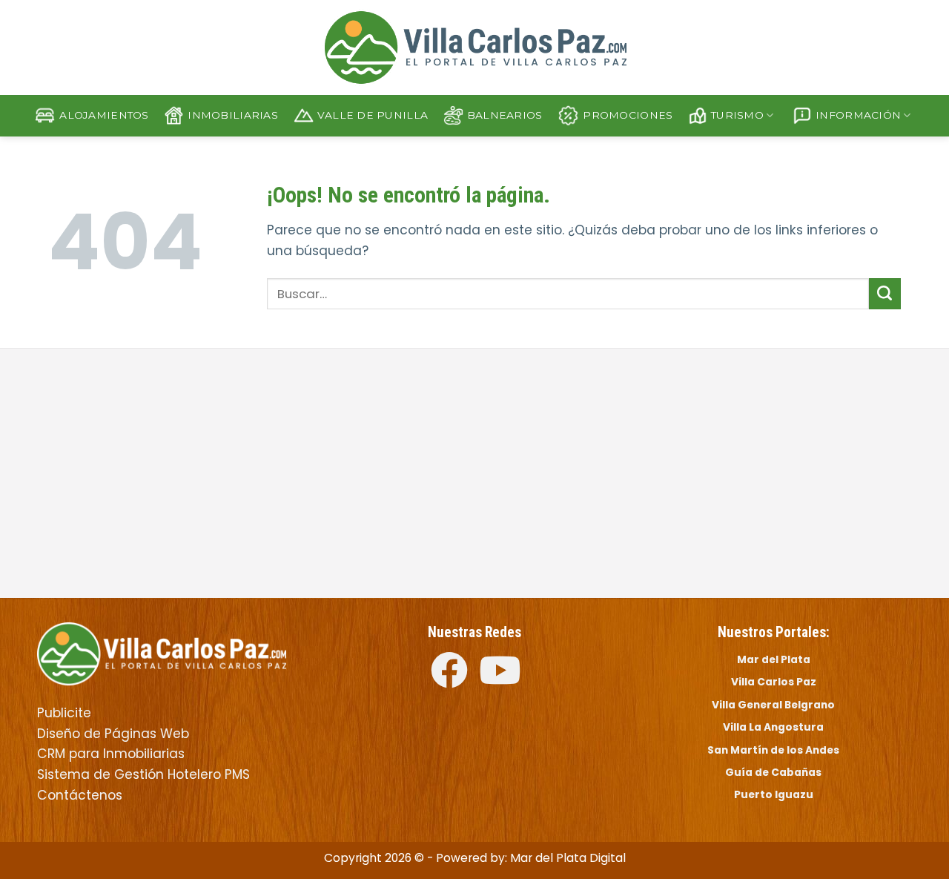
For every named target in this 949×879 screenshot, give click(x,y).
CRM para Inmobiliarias (111, 754)
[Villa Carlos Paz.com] (161, 653)
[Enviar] (885, 293)
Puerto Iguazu (773, 794)
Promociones (627, 115)
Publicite (64, 713)
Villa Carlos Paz (773, 681)
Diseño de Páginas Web (113, 734)
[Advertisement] (250, 475)
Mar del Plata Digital (568, 858)
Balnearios (505, 115)
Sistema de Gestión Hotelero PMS (143, 774)
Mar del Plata (773, 659)
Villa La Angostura (773, 727)
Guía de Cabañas (773, 772)
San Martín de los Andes (773, 750)
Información (858, 115)
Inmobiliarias (233, 115)
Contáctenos (79, 795)
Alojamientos (103, 115)
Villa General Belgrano (773, 704)
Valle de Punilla (372, 115)
